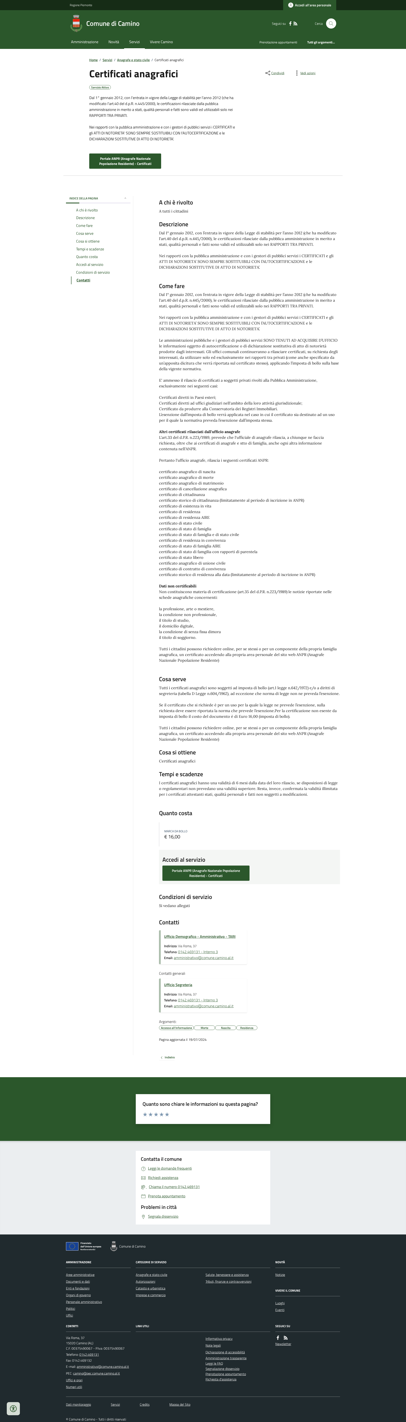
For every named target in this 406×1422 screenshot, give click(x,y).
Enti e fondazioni (77, 1288)
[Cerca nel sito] (329, 23)
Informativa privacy (219, 1338)
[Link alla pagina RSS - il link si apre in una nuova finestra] (295, 23)
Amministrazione (84, 42)
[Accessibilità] (13, 1408)
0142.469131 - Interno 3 (198, 952)
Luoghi (280, 1303)
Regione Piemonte (81, 5)
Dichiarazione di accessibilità (225, 1352)
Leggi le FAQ (214, 1363)
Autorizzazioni (145, 1281)
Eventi (279, 1309)
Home (93, 59)
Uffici (69, 1315)
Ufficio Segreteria (178, 985)
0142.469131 (89, 1354)
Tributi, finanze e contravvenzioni (228, 1281)
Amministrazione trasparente (226, 1358)
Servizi (134, 42)
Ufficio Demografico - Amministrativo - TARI (200, 936)
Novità (113, 42)
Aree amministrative (80, 1274)
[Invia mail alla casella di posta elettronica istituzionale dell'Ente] (103, 1366)
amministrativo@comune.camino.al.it (203, 958)
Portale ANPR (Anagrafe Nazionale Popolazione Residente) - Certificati (125, 161)
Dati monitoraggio (78, 1404)
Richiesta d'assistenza (221, 1379)
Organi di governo (78, 1295)
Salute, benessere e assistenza (227, 1274)
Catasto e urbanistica (150, 1288)
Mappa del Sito (179, 1404)
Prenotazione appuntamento (226, 1373)
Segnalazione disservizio (222, 1368)
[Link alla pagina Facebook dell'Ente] (277, 1338)
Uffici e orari (74, 1380)
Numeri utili (74, 1386)
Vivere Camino (161, 42)
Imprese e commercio (151, 1295)
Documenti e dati (78, 1281)
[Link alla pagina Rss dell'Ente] (285, 1338)
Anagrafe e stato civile (133, 59)
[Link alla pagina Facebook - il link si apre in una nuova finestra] (290, 23)
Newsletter (283, 1343)
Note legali (213, 1345)
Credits (145, 1404)
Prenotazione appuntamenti (278, 42)
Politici (70, 1308)
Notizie (280, 1274)
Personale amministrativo (84, 1301)
